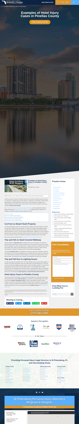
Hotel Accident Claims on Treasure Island (62, 221)
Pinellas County (10, 366)
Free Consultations (39, 311)
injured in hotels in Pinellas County (22, 209)
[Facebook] (36, 392)
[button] (10, 303)
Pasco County (60, 377)
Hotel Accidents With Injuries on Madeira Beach (63, 214)
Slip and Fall (56, 200)
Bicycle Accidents (57, 187)
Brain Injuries (56, 189)
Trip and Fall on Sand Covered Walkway (14, 217)
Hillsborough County (45, 366)
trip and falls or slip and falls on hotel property (32, 237)
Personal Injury (56, 196)
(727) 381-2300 (63, 2)
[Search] (72, 294)
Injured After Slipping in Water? (60, 223)
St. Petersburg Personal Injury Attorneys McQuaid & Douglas (19, 207)
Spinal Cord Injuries (57, 202)
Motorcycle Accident (57, 198)
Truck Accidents (56, 204)
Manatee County (61, 366)
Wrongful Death (56, 208)
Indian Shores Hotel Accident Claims (61, 231)
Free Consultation (47, 2)
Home (2, 6)
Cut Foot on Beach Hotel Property (13, 215)
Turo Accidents (56, 206)
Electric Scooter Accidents (58, 195)
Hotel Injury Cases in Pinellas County (14, 220)
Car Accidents (56, 191)
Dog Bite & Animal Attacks (58, 193)
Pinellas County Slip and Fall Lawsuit (61, 237)
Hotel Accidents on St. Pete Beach (61, 215)
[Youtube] (42, 392)
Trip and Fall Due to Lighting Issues (13, 218)
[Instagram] (39, 392)
